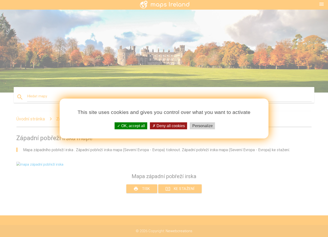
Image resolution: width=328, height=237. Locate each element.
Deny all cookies (170, 126)
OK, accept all (132, 126)
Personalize (202, 126)
